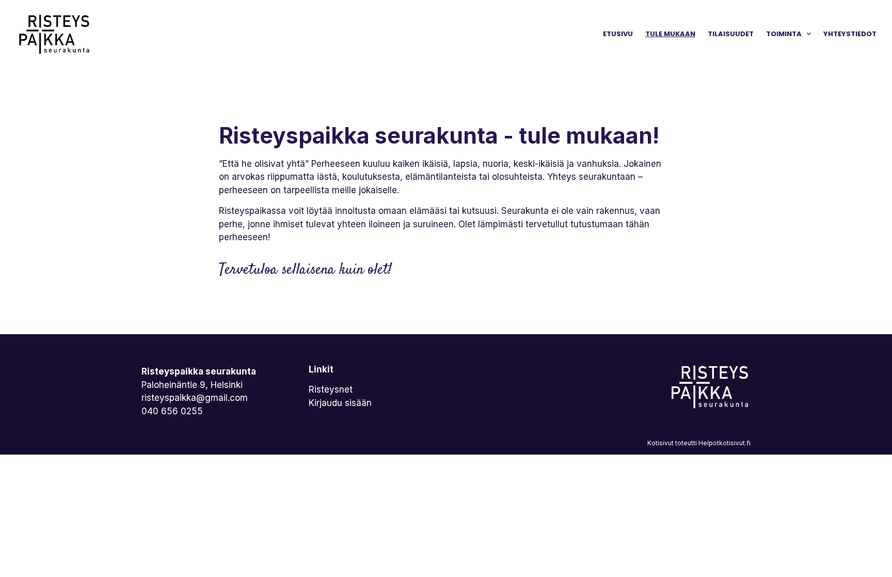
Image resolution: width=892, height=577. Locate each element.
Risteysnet (331, 389)
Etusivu (618, 34)
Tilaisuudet (731, 34)
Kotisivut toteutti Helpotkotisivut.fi (699, 443)
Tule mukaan (670, 34)
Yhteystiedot (850, 34)
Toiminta (784, 34)
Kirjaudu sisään (340, 403)
